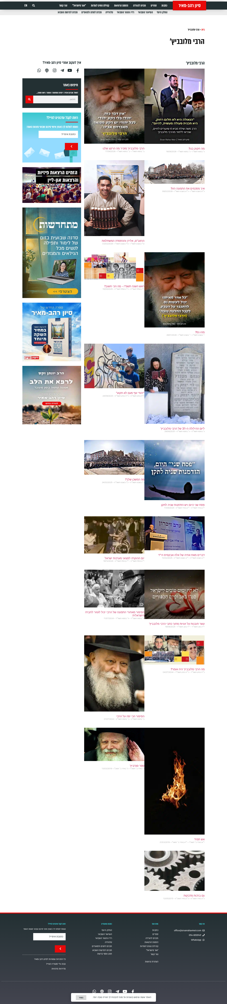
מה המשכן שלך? (134, 479)
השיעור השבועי (145, 12)
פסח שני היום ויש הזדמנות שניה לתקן (183, 504)
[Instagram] (54, 70)
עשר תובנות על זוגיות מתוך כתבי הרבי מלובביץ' (177, 623)
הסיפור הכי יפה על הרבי (130, 716)
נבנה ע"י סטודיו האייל (56, 964)
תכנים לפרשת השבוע (68, 12)
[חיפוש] (29, 99)
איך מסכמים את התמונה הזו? (188, 188)
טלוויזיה (109, 12)
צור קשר (63, 6)
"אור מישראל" (79, 6)
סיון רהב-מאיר (190, 5)
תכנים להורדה (139, 6)
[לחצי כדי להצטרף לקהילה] (51, 253)
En (25, 6)
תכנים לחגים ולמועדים (91, 12)
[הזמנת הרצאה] (51, 185)
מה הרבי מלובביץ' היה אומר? (188, 669)
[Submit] (71, 146)
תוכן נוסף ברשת (104, 953)
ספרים (154, 6)
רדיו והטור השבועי (125, 12)
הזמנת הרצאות (121, 6)
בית (203, 29)
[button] (33, 5)
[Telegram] (62, 70)
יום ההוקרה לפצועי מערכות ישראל (124, 558)
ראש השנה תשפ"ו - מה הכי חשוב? (124, 286)
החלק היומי (162, 12)
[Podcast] (47, 70)
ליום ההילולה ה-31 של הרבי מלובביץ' (182, 428)
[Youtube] (70, 70)
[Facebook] (77, 70)
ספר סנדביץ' (137, 765)
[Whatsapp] (39, 70)
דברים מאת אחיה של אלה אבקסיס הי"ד (181, 555)
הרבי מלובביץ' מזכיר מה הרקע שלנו (123, 148)
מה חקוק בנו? (197, 148)
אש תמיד (199, 839)
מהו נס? (200, 332)
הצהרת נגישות (151, 961)
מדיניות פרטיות (59, 968)
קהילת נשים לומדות (100, 6)
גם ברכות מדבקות (194, 895)
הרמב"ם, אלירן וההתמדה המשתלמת (123, 240)
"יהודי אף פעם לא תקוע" (130, 393)
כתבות (164, 6)
